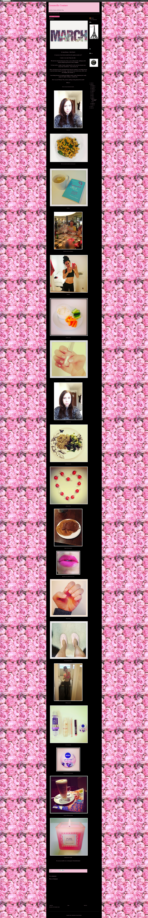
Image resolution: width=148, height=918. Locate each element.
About (53, 13)
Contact (57, 13)
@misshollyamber (76, 860)
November (93, 87)
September (93, 89)
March (63, 871)
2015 (91, 84)
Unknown (92, 18)
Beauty (52, 871)
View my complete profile (93, 19)
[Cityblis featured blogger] (93, 54)
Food (59, 871)
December (92, 85)
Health (61, 871)
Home (50, 13)
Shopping (68, 871)
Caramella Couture (58, 5)
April (92, 96)
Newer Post (51, 905)
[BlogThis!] (60, 870)
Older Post (85, 905)
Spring (70, 871)
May (92, 95)
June (92, 94)
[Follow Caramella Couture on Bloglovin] (94, 38)
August (92, 91)
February (55, 871)
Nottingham (65, 871)
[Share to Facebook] (62, 870)
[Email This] (59, 870)
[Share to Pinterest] (63, 870)
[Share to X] (61, 870)
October (92, 88)
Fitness (57, 871)
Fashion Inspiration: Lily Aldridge (94, 100)
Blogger (80, 915)
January (92, 104)
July (92, 92)
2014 (91, 106)
